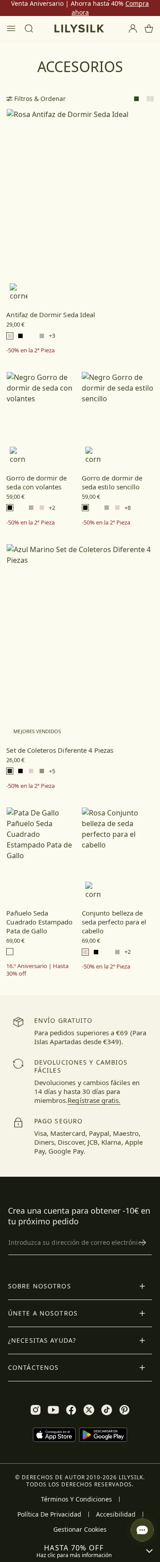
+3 (52, 335)
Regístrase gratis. (94, 1100)
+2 (52, 508)
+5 (52, 771)
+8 (127, 508)
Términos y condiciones (76, 1499)
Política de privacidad (49, 1514)
